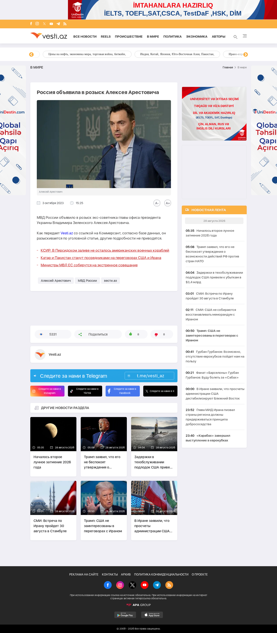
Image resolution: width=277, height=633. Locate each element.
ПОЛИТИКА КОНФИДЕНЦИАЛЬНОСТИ (161, 574)
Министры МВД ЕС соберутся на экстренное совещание (89, 265)
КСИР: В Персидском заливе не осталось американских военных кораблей (105, 250)
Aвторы (218, 36)
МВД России (87, 281)
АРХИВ (126, 574)
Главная (228, 67)
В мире (153, 36)
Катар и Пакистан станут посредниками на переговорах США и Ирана (101, 258)
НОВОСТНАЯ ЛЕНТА (209, 210)
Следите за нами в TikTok (87, 391)
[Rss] (64, 24)
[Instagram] (37, 24)
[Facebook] (31, 24)
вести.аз (110, 281)
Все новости (85, 36)
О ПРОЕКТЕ (200, 574)
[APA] (138, 605)
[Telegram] (58, 24)
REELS (106, 36)
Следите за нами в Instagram (50, 391)
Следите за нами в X (162, 391)
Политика (172, 36)
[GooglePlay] (125, 615)
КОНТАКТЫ (110, 574)
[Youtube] (51, 24)
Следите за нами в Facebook (125, 391)
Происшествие (129, 36)
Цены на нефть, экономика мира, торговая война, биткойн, (74, 54)
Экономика (197, 36)
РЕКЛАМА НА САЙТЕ (83, 574)
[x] (44, 24)
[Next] (245, 54)
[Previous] (31, 54)
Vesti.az (67, 233)
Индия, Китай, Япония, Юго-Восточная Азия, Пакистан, (165, 54)
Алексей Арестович (56, 281)
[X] (132, 585)
